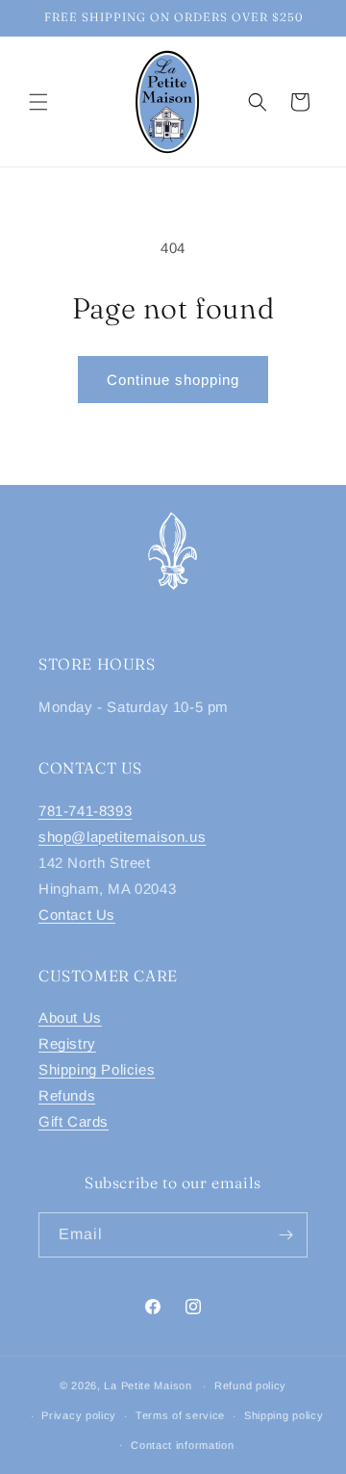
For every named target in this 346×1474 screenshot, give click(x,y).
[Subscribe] (285, 1235)
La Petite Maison (147, 1385)
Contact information (182, 1445)
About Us (70, 1017)
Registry (67, 1043)
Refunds (66, 1095)
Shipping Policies (96, 1069)
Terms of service (180, 1415)
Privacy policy (78, 1415)
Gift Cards (73, 1121)
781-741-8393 (85, 810)
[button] (38, 102)
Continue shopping (173, 379)
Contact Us (76, 914)
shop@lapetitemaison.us (122, 836)
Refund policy (250, 1385)
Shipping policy (284, 1415)
